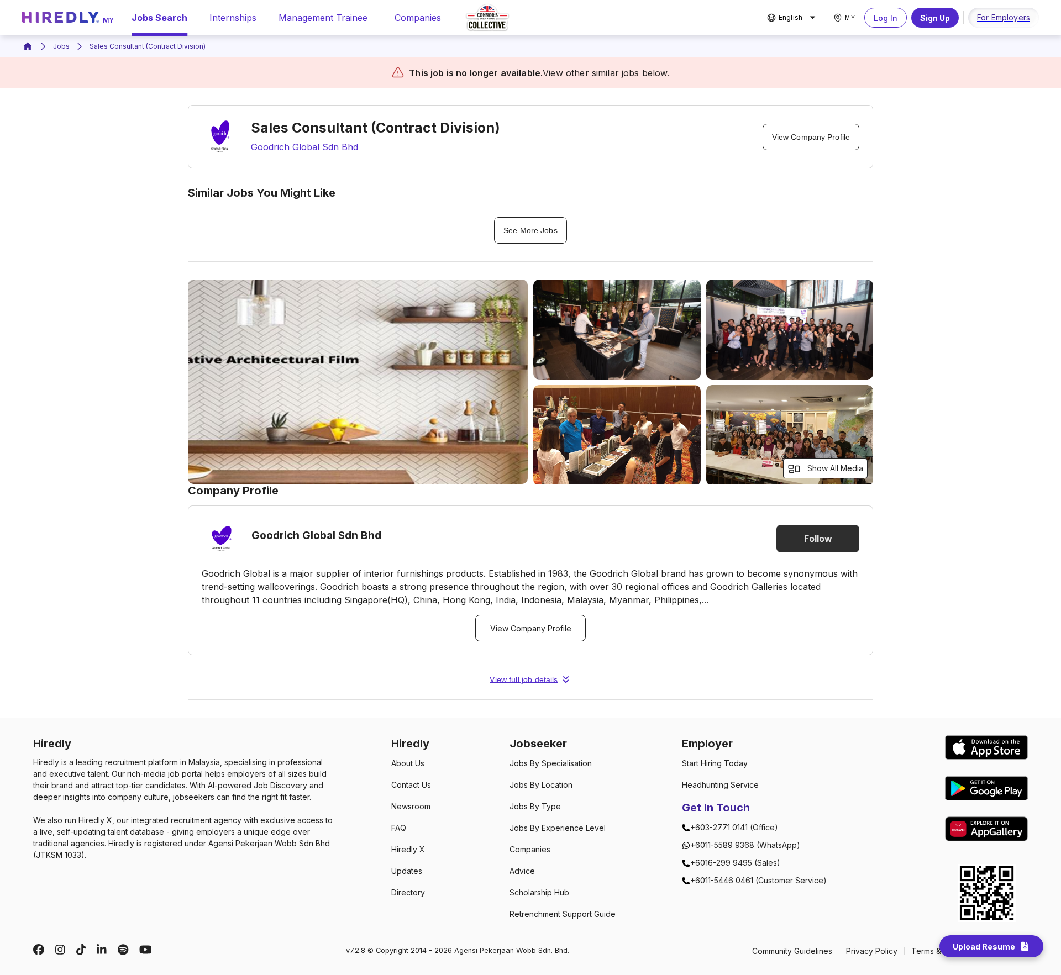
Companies (418, 17)
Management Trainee (323, 17)
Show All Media (835, 468)
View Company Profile (811, 137)
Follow (818, 538)
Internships (232, 17)
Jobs (61, 46)
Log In (885, 18)
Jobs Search (159, 17)
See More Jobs (530, 230)
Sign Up (935, 18)
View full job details (524, 679)
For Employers (1003, 17)
